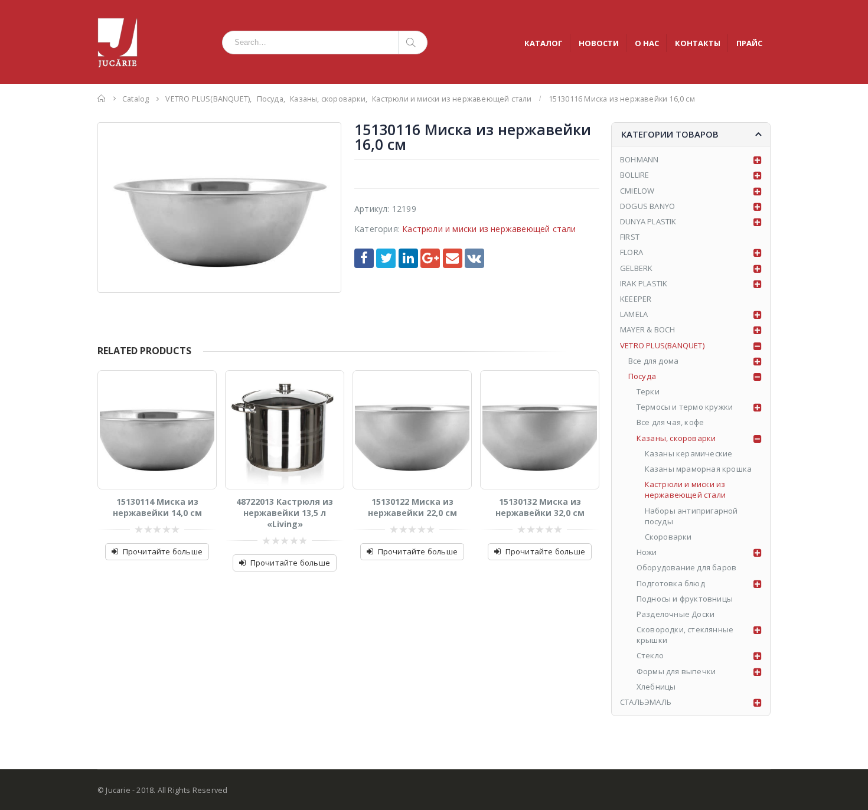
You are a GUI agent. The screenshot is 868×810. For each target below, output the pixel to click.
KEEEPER (635, 298)
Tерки (648, 391)
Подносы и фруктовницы (685, 598)
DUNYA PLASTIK (648, 221)
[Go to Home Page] (101, 98)
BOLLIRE (634, 174)
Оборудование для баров (686, 567)
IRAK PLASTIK (643, 283)
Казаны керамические (689, 453)
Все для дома (653, 360)
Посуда (642, 376)
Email (452, 258)
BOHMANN (639, 159)
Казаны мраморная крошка (698, 468)
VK (474, 258)
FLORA (631, 252)
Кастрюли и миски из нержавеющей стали (489, 228)
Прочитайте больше (163, 551)
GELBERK (636, 268)
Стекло (650, 655)
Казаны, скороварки (676, 438)
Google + (430, 258)
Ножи (647, 552)
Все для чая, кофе (670, 422)
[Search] (413, 42)
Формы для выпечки (676, 671)
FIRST (629, 236)
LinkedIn (408, 258)
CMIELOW (637, 190)
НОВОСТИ (599, 43)
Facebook (364, 258)
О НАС (647, 43)
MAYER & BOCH (647, 329)
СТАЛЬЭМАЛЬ (645, 702)
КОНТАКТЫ (697, 43)
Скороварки (668, 536)
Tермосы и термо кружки (685, 406)
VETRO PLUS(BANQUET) (662, 345)
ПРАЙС (749, 43)
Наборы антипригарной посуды (691, 516)
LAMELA (634, 314)
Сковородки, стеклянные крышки (685, 634)
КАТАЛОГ (543, 43)
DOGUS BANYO (647, 206)
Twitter (386, 258)
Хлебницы (656, 686)
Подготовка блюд (671, 583)
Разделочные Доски (675, 614)
